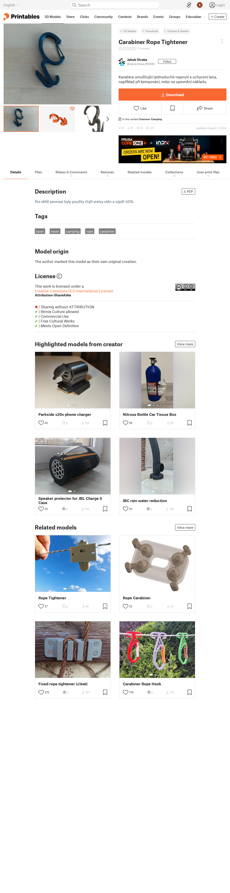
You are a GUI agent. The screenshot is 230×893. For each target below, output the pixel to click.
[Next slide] (107, 119)
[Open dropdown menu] (221, 41)
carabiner (107, 231)
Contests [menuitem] (125, 17)
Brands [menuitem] (142, 17)
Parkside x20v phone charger (64, 414)
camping (73, 231)
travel (55, 231)
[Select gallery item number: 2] (73, 405)
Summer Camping (150, 119)
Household (151, 31)
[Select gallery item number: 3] (76, 405)
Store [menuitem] (70, 17)
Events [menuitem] (158, 17)
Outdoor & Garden (178, 31)
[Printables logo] (22, 17)
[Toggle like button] (41, 423)
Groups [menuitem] (174, 17)
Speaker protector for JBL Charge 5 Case (70, 500)
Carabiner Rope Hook (142, 684)
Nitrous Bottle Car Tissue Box (149, 414)
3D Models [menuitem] (52, 17)
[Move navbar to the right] (204, 16)
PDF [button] (190, 191)
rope (89, 231)
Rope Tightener (52, 598)
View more (185, 344)
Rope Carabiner (137, 598)
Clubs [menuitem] (84, 17)
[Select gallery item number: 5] (164, 405)
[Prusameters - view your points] (200, 5)
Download (175, 94)
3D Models (129, 31)
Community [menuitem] (103, 17)
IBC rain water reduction (145, 500)
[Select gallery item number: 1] (68, 405)
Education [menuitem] (193, 17)
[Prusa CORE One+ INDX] (172, 149)
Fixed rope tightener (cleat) (63, 684)
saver (40, 231)
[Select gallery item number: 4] (161, 405)
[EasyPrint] (189, 5)
